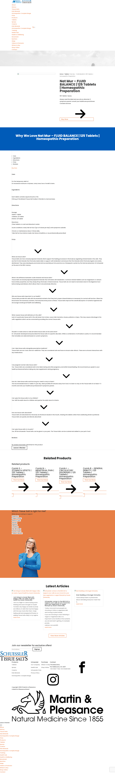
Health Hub (15, 32)
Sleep (13, 41)
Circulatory (15, 527)
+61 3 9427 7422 (55, 669)
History (14, 7)
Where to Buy (16, 45)
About (14, 5)
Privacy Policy (35, 673)
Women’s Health (16, 531)
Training (14, 30)
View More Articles (57, 636)
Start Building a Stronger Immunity (88, 595)
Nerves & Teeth (16, 520)
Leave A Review (19, 448)
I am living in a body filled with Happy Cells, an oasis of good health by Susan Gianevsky (23, 598)
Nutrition (14, 39)
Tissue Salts (15, 9)
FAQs (13, 15)
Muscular (14, 522)
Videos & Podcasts (18, 43)
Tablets (14, 20)
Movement (15, 37)
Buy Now (65, 119)
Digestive (14, 524)
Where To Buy (45, 665)
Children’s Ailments (17, 533)
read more (16, 617)
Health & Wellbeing (18, 35)
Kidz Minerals (16, 11)
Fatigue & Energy (16, 518)
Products (14, 18)
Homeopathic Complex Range (21, 13)
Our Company (35, 665)
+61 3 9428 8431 (65, 669)
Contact (14, 49)
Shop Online (15, 47)
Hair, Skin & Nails (16, 529)
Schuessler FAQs (36, 670)
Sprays (14, 22)
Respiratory (15, 516)
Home (61, 74)
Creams (14, 24)
